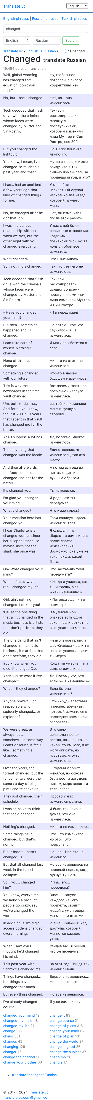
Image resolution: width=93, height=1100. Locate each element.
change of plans (63, 1026)
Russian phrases (45, 18)
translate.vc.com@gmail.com (26, 1097)
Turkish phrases (74, 18)
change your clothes (20, 1062)
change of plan (62, 1036)
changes (10, 1041)
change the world (64, 1041)
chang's (56, 1062)
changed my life (16, 1026)
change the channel (19, 1057)
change (9, 1031)
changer (9, 1052)
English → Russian (41, 51)
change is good (62, 1046)
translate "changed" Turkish (34, 1075)
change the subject (65, 1052)
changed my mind (17, 1020)
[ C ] (63, 51)
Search (71, 40)
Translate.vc (14, 6)
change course (62, 1020)
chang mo (58, 1057)
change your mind (64, 1031)
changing (10, 1046)
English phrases (16, 18)
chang (8, 1036)
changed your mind (19, 1015)
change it (57, 1015)
